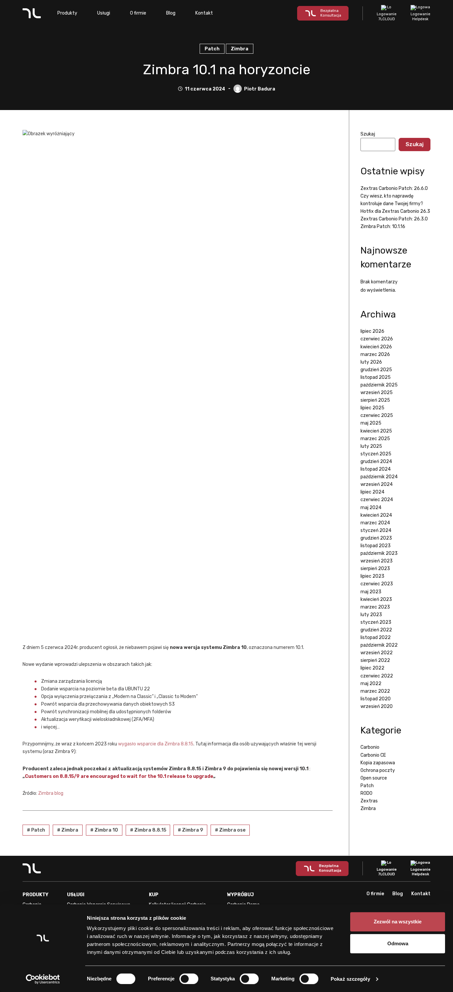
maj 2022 (370, 683)
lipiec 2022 (372, 668)
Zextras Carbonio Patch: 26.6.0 (394, 188)
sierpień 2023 (375, 568)
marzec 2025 (375, 438)
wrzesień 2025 (376, 392)
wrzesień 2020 (376, 706)
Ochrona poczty (377, 770)
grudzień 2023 (376, 538)
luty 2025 (371, 446)
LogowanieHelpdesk (420, 16)
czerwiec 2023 (376, 584)
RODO (366, 793)
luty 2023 (371, 614)
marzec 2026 (375, 354)
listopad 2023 (375, 546)
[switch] (188, 978)
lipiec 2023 (372, 576)
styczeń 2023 (375, 622)
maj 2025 (370, 423)
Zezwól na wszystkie (397, 921)
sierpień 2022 (375, 660)
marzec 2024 (375, 523)
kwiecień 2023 (376, 599)
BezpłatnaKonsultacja (330, 13)
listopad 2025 (375, 377)
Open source (373, 778)
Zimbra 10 (104, 830)
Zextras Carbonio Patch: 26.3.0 (394, 219)
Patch (212, 49)
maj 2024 (370, 507)
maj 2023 (370, 592)
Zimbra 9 (190, 830)
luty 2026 (371, 362)
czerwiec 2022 (376, 676)
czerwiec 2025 (376, 415)
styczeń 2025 (375, 454)
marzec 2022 (375, 691)
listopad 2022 (375, 637)
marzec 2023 (375, 607)
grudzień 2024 (376, 461)
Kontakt (204, 13)
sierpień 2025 (375, 400)
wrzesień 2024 (376, 484)
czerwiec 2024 (376, 499)
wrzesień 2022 (376, 653)
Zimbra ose (230, 830)
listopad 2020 (375, 699)
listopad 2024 (375, 469)
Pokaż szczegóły (350, 979)
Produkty (67, 13)
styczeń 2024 (375, 530)
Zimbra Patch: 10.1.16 (382, 226)
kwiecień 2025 (376, 431)
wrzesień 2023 (376, 561)
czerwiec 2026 (376, 339)
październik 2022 (379, 645)
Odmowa (397, 943)
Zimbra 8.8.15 (148, 830)
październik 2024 (379, 477)
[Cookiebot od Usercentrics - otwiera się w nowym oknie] (43, 979)
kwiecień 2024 (376, 515)
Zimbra (239, 49)
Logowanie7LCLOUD (387, 16)
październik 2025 (379, 385)
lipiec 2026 (372, 331)
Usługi (103, 13)
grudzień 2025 (376, 370)
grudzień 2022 (376, 630)
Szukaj (367, 134)
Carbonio (369, 747)
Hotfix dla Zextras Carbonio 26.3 (395, 211)
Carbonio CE (373, 755)
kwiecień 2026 (376, 347)
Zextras (369, 801)
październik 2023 (379, 553)
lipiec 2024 (372, 492)
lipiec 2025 (372, 408)
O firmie (138, 13)
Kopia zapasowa (377, 763)
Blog (170, 13)
